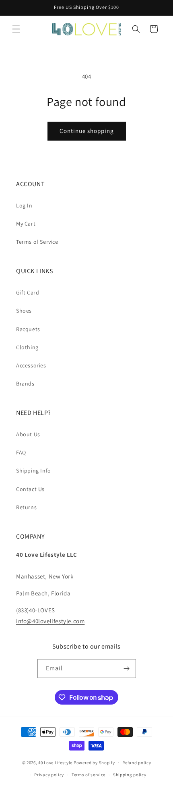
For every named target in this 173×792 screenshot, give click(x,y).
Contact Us (30, 489)
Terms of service (88, 774)
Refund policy (136, 762)
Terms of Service (37, 241)
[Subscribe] (127, 668)
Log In (24, 205)
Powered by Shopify (94, 762)
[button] (16, 29)
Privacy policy (49, 774)
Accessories (31, 365)
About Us (28, 434)
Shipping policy (129, 774)
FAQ (21, 452)
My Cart (25, 223)
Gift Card (27, 292)
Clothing (27, 347)
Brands (25, 383)
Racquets (28, 329)
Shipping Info (33, 470)
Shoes (24, 310)
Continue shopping (87, 131)
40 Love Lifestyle (56, 762)
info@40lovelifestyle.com (50, 621)
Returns (26, 507)
